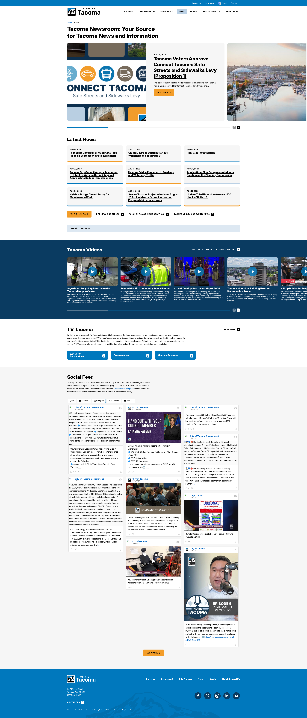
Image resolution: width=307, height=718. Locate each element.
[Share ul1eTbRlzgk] (236, 542)
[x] (207, 695)
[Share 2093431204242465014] (179, 472)
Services (150, 679)
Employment (209, 3)
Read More (162, 93)
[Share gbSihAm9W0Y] (179, 587)
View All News (78, 214)
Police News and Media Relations (146, 214)
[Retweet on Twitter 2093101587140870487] (129, 534)
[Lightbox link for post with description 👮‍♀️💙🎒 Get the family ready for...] (211, 453)
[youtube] (236, 695)
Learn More (229, 329)
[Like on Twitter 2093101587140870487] (133, 534)
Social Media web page (123, 388)
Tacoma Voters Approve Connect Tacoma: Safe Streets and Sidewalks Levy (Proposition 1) (185, 67)
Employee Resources (130, 710)
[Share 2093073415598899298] (236, 645)
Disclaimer (117, 710)
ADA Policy (108, 710)
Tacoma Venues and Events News (192, 214)
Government (167, 679)
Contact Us (196, 3)
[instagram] (217, 695)
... (79, 467)
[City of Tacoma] (83, 11)
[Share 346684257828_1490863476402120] (121, 472)
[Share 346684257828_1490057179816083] (236, 489)
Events (213, 679)
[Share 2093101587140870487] (179, 534)
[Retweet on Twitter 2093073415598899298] (186, 644)
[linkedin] (226, 695)
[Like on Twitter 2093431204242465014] (133, 472)
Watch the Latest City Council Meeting (213, 250)
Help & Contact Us (231, 679)
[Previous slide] (234, 127)
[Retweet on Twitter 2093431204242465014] (129, 472)
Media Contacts (80, 228)
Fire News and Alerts (107, 214)
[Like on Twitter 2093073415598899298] (190, 644)
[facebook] (198, 695)
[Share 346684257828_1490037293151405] (121, 550)
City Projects (185, 679)
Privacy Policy (99, 710)
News (201, 679)
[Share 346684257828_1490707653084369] (236, 429)
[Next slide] (238, 127)
